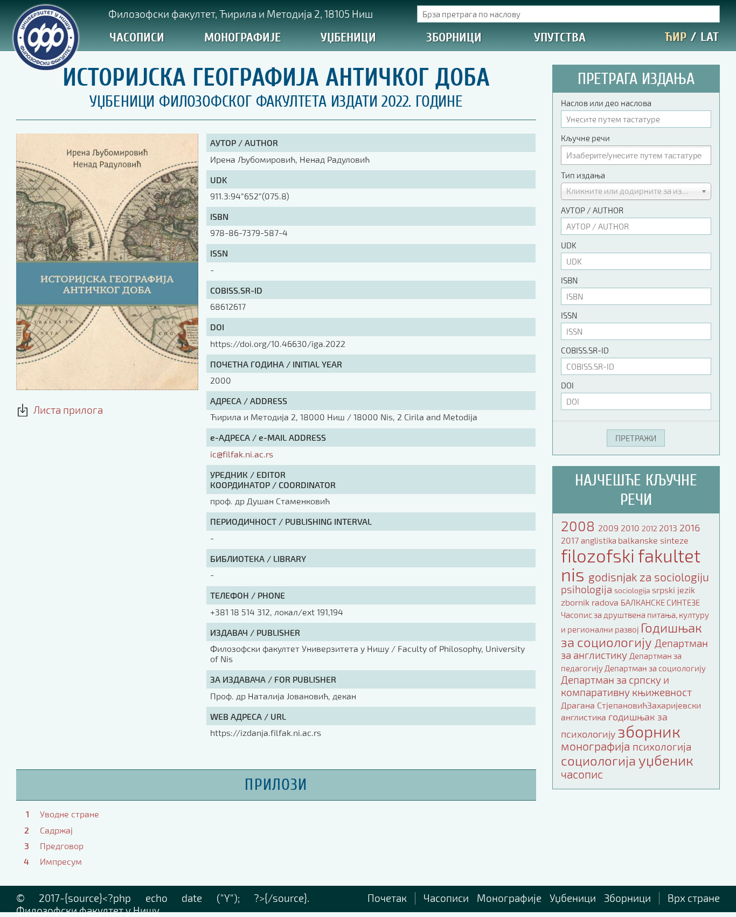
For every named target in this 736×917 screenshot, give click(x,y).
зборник (649, 731)
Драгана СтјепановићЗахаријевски (631, 705)
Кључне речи (585, 138)
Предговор (62, 845)
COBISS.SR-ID (585, 350)
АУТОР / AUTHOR (592, 210)
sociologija (633, 590)
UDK (569, 245)
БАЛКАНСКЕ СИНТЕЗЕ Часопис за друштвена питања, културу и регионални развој (635, 616)
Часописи (136, 37)
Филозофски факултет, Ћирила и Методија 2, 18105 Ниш (240, 14)
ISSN (569, 315)
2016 (689, 527)
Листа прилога (66, 410)
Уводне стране (69, 814)
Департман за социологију (655, 668)
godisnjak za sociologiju (648, 576)
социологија (599, 760)
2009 (609, 528)
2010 (631, 528)
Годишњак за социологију (631, 635)
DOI (567, 385)
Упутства (560, 37)
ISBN (569, 280)
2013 (669, 528)
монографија (597, 746)
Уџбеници (348, 37)
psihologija (587, 589)
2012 (650, 528)
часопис (582, 774)
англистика (584, 717)
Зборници (454, 37)
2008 (579, 525)
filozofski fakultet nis (630, 565)
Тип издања (583, 175)
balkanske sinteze (653, 540)
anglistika (599, 540)
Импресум (61, 861)
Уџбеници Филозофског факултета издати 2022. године (276, 101)
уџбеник (665, 760)
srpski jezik (673, 590)
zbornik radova (591, 602)
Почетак (387, 898)
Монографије (242, 37)
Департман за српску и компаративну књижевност (626, 685)
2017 (571, 540)
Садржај (56, 830)
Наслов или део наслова (606, 103)
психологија (662, 746)
